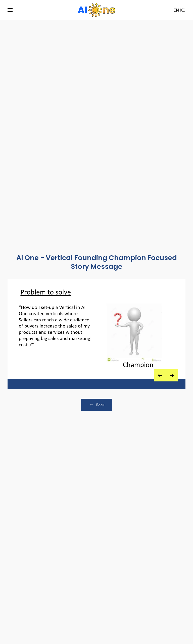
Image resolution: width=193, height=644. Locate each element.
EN (176, 10)
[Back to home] (96, 10)
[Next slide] (172, 375)
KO (182, 10)
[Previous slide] (160, 375)
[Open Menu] (10, 10)
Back (100, 405)
